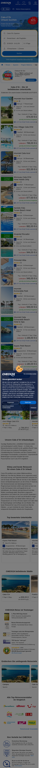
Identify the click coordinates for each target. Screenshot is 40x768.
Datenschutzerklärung (8, 406)
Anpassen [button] (10, 402)
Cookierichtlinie (6, 407)
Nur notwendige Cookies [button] (30, 373)
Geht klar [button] (28, 402)
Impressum (33, 407)
